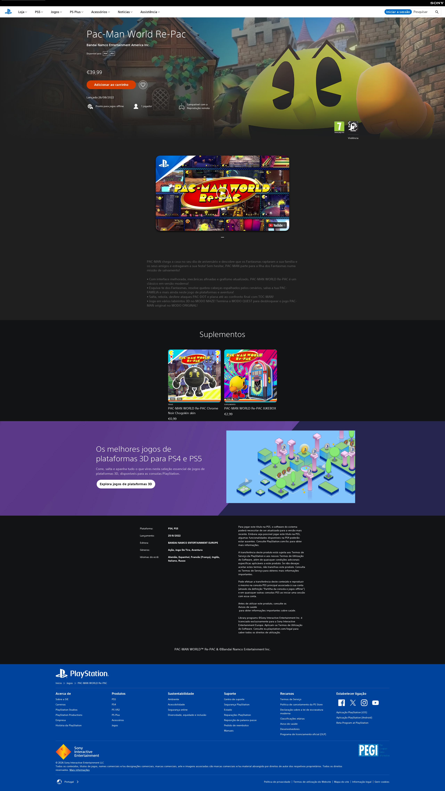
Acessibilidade (176, 704)
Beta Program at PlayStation (352, 722)
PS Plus (75, 12)
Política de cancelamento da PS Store (301, 704)
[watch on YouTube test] (277, 225)
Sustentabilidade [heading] (181, 694)
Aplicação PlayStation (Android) (354, 717)
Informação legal (361, 781)
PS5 (37, 12)
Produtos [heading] (119, 694)
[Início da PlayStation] (8, 12)
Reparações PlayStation (237, 714)
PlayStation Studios (67, 709)
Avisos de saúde (247, 607)
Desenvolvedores (290, 729)
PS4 (114, 704)
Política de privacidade (277, 781)
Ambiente (173, 699)
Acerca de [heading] (63, 694)
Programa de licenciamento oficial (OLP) (303, 734)
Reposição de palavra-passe (240, 720)
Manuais (229, 730)
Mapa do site (341, 781)
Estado (228, 709)
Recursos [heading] (287, 694)
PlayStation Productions (69, 714)
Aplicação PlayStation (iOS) (351, 712)
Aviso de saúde (289, 723)
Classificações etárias (292, 718)
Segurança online (178, 709)
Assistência (148, 12)
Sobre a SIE (62, 699)
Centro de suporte (234, 699)
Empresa (61, 720)
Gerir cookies (382, 781)
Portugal (69, 781)
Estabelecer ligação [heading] (351, 694)
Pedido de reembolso (236, 725)
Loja (21, 12)
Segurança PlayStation (236, 704)
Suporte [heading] (230, 694)
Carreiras (61, 704)
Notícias (124, 12)
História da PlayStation (69, 725)
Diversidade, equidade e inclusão (187, 714)
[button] (222, 193)
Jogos (55, 12)
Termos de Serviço (290, 699)
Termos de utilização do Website (312, 781)
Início (59, 683)
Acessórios (99, 12)
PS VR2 (116, 709)
